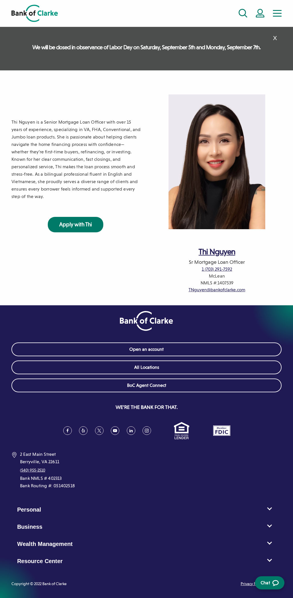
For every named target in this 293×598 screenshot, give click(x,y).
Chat (268, 584)
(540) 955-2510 (32, 470)
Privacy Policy (253, 583)
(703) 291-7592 (218, 269)
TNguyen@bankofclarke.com (217, 289)
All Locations (146, 367)
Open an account (146, 349)
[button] (277, 13)
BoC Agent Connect (155, 387)
